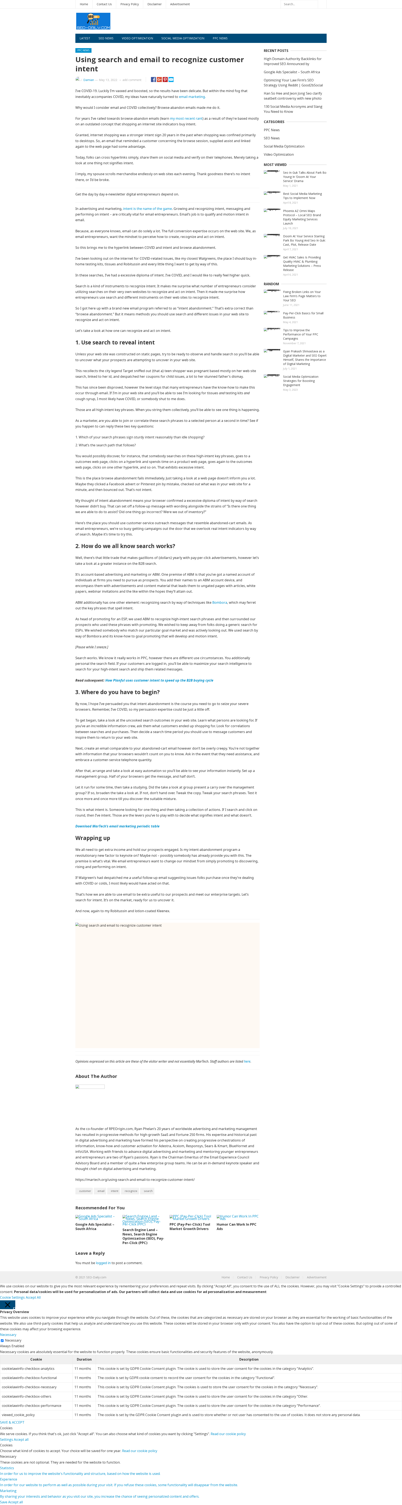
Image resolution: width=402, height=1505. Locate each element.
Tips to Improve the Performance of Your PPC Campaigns (300, 334)
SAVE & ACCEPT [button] (12, 1422)
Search (148, 1191)
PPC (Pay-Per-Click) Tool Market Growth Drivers (190, 1226)
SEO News (106, 38)
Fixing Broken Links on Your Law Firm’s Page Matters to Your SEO (302, 296)
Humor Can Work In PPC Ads (236, 1226)
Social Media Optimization (182, 38)
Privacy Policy (129, 4)
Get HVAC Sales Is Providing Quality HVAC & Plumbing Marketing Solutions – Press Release (302, 263)
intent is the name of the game (147, 208)
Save (4, 1502)
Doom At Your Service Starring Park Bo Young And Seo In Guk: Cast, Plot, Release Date (304, 240)
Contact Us (104, 4)
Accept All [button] (33, 1297)
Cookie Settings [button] (12, 1297)
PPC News (220, 38)
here (247, 1061)
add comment (132, 80)
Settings (7, 1439)
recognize (131, 1191)
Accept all (21, 1439)
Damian (88, 80)
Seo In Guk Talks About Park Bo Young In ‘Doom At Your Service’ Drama (304, 177)
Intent (114, 1191)
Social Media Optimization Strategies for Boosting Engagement (300, 381)
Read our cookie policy (228, 1434)
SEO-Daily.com (96, 1277)
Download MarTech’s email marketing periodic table (117, 826)
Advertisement (180, 4)
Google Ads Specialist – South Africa (94, 1226)
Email (101, 1191)
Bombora (219, 602)
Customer (85, 1191)
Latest (85, 38)
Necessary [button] (8, 1334)
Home (84, 4)
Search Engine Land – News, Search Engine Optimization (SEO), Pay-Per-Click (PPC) (143, 1236)
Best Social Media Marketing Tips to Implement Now (302, 196)
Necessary (13, 1340)
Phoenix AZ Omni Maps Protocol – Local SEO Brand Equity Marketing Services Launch (302, 217)
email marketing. (192, 96)
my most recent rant (186, 118)
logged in (103, 1263)
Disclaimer (154, 4)
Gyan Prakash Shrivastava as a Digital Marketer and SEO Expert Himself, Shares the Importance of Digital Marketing (305, 357)
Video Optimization (137, 38)
